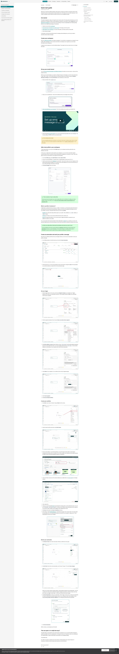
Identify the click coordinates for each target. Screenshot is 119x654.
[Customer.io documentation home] (4, 1)
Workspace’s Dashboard (45, 22)
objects (65, 220)
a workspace (52, 26)
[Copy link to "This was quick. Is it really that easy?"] (60, 630)
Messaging (54, 1)
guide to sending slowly (69, 141)
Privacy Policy (54, 651)
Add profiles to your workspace (48, 29)
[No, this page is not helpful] (43, 646)
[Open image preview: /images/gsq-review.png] (60, 554)
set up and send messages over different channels (53, 71)
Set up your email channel (87, 9)
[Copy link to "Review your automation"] (52, 539)
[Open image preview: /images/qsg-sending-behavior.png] (60, 527)
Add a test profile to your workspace (87, 11)
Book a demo (111, 1)
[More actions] (77, 5)
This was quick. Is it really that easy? (88, 22)
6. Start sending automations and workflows (6, 20)
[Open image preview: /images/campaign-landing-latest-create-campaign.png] (60, 252)
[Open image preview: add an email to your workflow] (60, 440)
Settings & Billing (63, 1)
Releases (68, 1)
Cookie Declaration (61, 651)
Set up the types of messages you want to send (50, 27)
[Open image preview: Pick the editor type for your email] (60, 466)
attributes (54, 161)
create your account (47, 40)
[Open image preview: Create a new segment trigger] (60, 359)
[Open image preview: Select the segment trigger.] (60, 308)
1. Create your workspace (5, 10)
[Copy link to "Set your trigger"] (48, 291)
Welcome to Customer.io (5, 4)
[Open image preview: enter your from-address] (60, 102)
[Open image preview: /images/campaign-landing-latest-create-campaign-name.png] (60, 278)
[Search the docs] (104, 1)
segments (61, 227)
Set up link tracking (51, 133)
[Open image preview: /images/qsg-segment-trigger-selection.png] (60, 332)
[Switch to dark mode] (9, 1)
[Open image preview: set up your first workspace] (59, 57)
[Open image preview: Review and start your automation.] (60, 611)
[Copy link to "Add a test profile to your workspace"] (60, 147)
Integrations (58, 1)
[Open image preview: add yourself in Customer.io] (59, 180)
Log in (106, 1)
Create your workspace (87, 7)
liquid (53, 505)
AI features (49, 1)
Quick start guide (4, 6)
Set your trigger (86, 17)
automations (44, 228)
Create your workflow (87, 18)
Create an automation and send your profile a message (88, 15)
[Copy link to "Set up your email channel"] (54, 69)
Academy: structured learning (5, 8)
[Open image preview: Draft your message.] (60, 491)
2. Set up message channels (5, 12)
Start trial (116, 1)
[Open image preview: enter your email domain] (60, 87)
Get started (45, 1)
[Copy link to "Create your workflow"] (51, 401)
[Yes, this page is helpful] (42, 646)
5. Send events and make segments (6, 17)
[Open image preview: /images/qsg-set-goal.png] (60, 578)
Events (43, 217)
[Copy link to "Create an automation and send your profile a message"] (69, 234)
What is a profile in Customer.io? (87, 13)
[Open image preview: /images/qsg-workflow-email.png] (60, 415)
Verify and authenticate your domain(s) (49, 109)
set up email (70, 477)
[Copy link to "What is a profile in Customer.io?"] (56, 206)
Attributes (44, 215)
